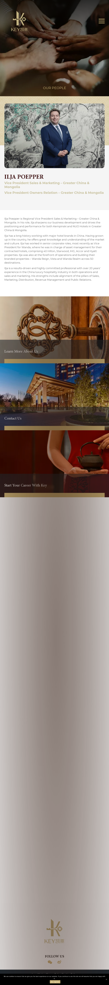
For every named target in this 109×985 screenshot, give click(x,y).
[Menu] (102, 21)
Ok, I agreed (55, 982)
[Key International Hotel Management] (19, 21)
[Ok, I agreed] (106, 979)
